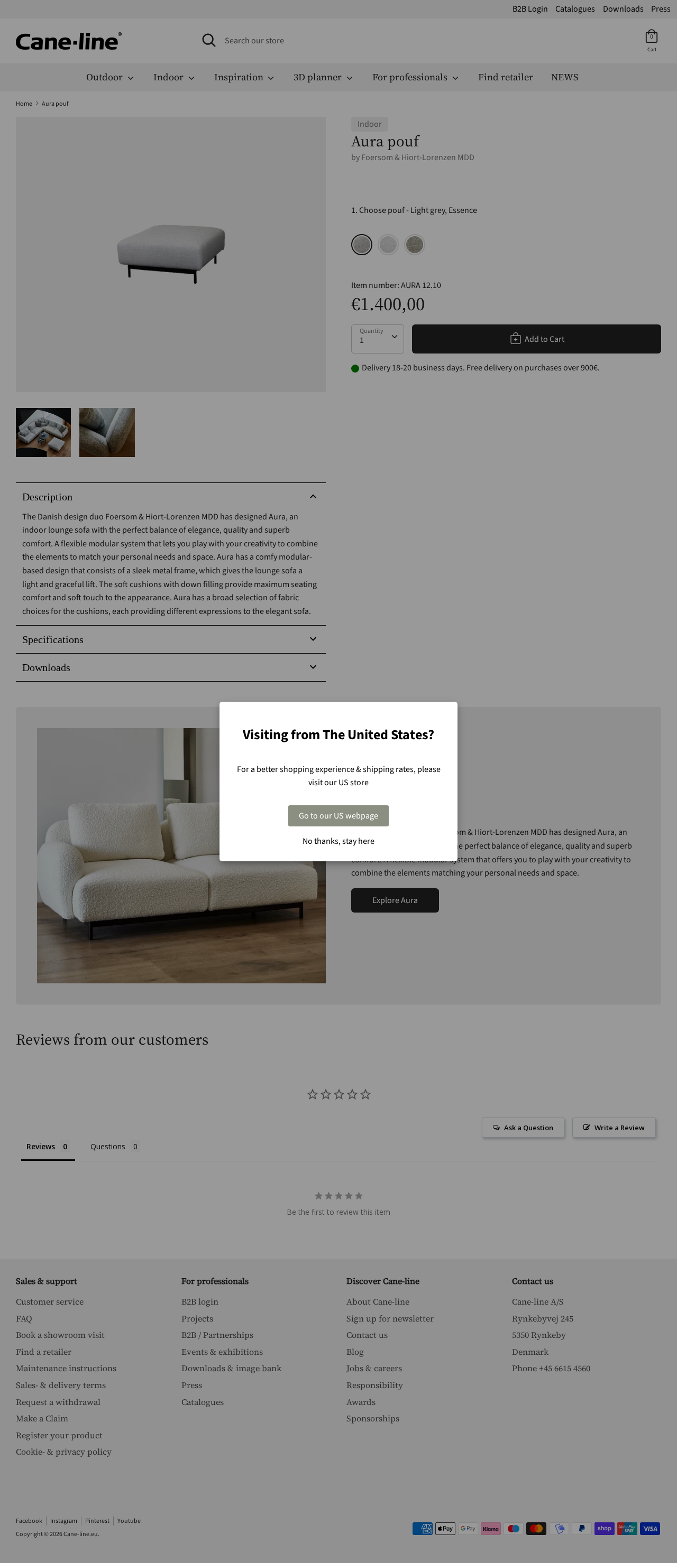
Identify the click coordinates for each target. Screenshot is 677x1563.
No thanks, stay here (338, 841)
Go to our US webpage (338, 816)
